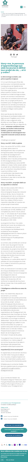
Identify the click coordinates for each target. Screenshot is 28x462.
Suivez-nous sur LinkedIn (10, 419)
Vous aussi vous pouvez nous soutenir (14, 430)
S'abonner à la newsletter (13, 425)
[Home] (5, 4)
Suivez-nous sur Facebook (11, 416)
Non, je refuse (10, 460)
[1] (14, 306)
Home (2, 12)
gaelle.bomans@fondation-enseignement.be (11, 369)
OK (2, 460)
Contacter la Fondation (13, 435)
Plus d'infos (4, 457)
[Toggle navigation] (22, 7)
